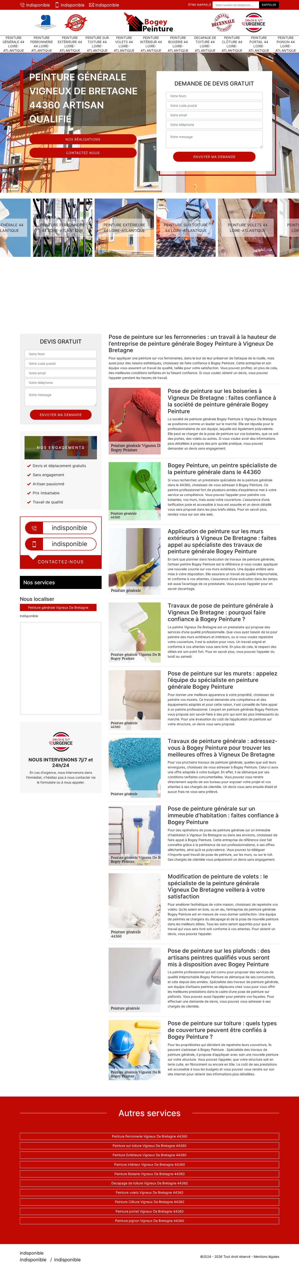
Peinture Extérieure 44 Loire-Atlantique (70, 44)
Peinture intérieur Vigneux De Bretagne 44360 (149, 1164)
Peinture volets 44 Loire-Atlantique (124, 44)
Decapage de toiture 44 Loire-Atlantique (205, 44)
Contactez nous (83, 153)
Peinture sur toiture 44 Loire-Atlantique (97, 44)
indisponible (38, 5)
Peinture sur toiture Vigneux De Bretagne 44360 (149, 1146)
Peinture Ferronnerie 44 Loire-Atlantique (41, 44)
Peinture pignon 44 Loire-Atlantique (285, 44)
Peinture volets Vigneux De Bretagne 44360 (149, 1192)
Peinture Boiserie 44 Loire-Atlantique (178, 44)
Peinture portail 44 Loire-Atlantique (259, 44)
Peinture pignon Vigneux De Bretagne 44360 (149, 1221)
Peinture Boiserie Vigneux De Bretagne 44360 (149, 1174)
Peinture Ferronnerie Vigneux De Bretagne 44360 (149, 1136)
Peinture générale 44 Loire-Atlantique (13, 44)
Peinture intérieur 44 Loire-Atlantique (151, 44)
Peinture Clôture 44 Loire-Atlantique (232, 44)
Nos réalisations (82, 139)
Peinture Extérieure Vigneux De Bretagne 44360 (149, 1155)
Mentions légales (266, 1257)
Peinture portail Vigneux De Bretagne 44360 (150, 1211)
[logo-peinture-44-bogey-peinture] (149, 22)
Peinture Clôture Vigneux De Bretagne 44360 (149, 1202)
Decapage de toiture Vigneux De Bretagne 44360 (149, 1183)
